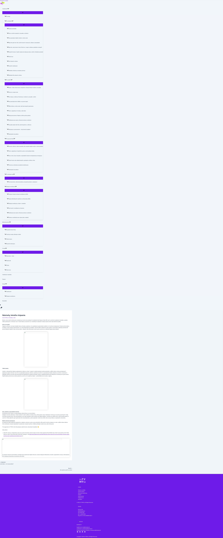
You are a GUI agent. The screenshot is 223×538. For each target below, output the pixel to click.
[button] (8, 9)
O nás (79, 487)
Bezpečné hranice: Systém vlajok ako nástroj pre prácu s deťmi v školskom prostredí (25, 51)
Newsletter (4, 300)
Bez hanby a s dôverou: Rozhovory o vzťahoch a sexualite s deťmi (22, 96)
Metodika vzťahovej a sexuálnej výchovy (16, 70)
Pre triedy (8, 16)
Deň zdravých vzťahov (13, 61)
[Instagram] (80, 532)
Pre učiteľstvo (9, 21)
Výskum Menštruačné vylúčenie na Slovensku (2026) (19, 198)
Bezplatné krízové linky (11, 229)
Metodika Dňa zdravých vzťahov (15, 75)
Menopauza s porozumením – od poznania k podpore (19, 129)
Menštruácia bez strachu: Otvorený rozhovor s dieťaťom (19, 120)
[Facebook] (77, 532)
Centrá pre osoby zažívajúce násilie (13, 234)
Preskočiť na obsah (4, 0)
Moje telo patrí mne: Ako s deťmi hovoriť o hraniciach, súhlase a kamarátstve (24, 42)
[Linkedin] (82, 532)
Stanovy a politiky (81, 490)
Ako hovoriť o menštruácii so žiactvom (16, 208)
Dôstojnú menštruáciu (10, 296)
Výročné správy (81, 491)
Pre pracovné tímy (10, 138)
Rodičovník (8, 260)
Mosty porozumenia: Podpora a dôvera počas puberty (19, 115)
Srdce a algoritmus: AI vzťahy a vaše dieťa (17, 110)
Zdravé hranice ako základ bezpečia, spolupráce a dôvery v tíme (21, 160)
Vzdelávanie (4, 8)
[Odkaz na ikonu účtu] (0, 305)
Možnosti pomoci (5, 222)
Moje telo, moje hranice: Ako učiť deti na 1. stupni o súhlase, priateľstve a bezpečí (25, 47)
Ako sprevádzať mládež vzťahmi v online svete (18, 38)
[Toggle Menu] (22, 12)
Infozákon (80, 499)
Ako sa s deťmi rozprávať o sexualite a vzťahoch (18, 33)
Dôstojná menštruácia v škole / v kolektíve (17, 203)
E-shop (3, 248)
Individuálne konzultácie (13, 134)
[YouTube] (85, 532)
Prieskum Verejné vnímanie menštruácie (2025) (18, 194)
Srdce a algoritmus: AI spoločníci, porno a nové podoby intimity (21, 151)
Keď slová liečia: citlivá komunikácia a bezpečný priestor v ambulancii (22, 181)
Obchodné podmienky (82, 493)
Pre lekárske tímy (9, 174)
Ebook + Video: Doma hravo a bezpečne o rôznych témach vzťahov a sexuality (24, 87)
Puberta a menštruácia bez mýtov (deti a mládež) (18, 217)
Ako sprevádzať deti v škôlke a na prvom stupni (18, 101)
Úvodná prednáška (12, 28)
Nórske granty (81, 496)
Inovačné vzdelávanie (12, 65)
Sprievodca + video (10, 256)
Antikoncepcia (9, 239)
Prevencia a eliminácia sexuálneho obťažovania (18, 165)
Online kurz (10, 56)
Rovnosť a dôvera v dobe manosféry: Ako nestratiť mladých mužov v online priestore (25, 146)
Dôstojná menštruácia (10, 186)
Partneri (4, 279)
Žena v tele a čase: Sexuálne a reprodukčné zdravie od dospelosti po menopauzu (25, 155)
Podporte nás (81, 497)
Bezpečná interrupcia (10, 243)
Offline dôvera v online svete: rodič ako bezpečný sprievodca (20, 106)
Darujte (3, 283)
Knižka (7, 265)
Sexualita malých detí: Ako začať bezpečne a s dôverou (19, 124)
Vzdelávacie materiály (6, 274)
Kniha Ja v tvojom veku (13, 92)
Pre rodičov (8, 79)
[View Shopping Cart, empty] (1, 308)
